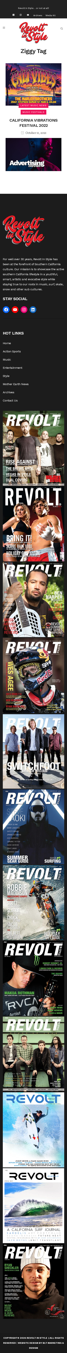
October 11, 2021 (35, 133)
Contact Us (10, 400)
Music (7, 359)
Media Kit (50, 15)
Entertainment (12, 367)
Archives (37, 15)
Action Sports (12, 351)
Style (6, 376)
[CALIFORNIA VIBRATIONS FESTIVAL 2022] (33, 84)
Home (7, 343)
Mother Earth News (16, 384)
